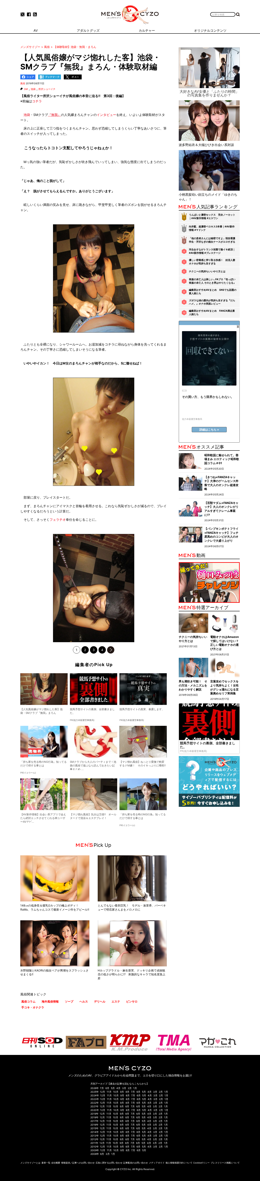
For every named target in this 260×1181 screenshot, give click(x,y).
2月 (130, 1088)
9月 (122, 1091)
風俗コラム (28, 1001)
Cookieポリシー (201, 1162)
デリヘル (99, 1001)
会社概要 (55, 1162)
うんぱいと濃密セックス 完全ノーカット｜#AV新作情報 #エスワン (212, 216)
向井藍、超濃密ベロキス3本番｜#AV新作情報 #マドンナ (212, 228)
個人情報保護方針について (179, 1162)
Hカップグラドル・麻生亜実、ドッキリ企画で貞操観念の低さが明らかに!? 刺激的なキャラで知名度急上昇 (131, 974)
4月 (118, 1088)
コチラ (37, 101)
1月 (135, 1088)
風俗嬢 (74, 96)
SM (26, 89)
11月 (109, 1091)
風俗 (22, 83)
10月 (115, 1091)
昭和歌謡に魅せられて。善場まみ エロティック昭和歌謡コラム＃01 (221, 459)
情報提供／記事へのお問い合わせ (78, 1162)
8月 (127, 1091)
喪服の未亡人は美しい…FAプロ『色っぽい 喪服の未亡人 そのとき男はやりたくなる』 (212, 281)
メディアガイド (157, 1162)
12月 (102, 1091)
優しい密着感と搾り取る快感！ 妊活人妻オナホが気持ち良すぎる (212, 261)
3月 (124, 1088)
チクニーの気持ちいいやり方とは (207, 271)
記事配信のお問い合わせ (135, 1162)
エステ (116, 1001)
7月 (102, 1088)
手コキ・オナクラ (32, 1007)
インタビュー (106, 115)
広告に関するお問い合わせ (109, 1162)
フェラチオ (58, 520)
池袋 (33, 89)
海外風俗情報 (50, 1001)
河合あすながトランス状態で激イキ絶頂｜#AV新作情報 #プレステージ (212, 251)
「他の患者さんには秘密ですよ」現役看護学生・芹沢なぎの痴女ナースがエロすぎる (212, 240)
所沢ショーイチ (46, 89)
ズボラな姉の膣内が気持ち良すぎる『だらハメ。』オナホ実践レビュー (212, 302)
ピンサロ (132, 1001)
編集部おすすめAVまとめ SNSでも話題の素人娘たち (212, 291)
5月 (113, 1088)
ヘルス (83, 1001)
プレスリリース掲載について (225, 1162)
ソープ (69, 1001)
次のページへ (110, 650)
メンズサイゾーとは (30, 1162)
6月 (107, 1088)
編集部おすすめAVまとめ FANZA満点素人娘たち (212, 312)
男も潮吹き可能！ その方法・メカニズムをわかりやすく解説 (193, 685)
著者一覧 (45, 1162)
